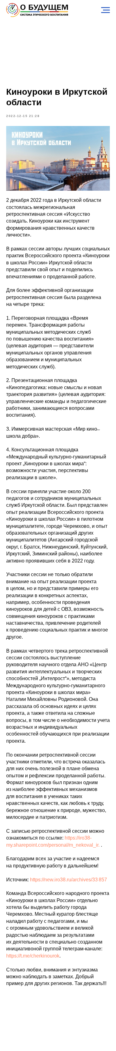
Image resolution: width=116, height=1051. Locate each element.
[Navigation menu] (105, 10)
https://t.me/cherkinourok (32, 955)
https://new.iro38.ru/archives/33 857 (68, 879)
